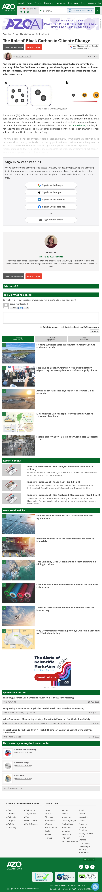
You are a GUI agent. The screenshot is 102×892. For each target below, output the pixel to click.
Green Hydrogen (69, 820)
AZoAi (26, 817)
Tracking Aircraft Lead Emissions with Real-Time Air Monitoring (65, 609)
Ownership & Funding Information (84, 849)
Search (82, 813)
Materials (66, 831)
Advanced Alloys (21, 762)
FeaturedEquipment (51, 339)
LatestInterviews (84, 339)
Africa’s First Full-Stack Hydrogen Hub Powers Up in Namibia (65, 392)
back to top (88, 859)
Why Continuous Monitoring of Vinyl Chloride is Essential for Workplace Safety (68, 632)
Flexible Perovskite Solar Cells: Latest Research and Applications (64, 517)
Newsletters (84, 817)
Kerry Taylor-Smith (51, 256)
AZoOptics (10, 820)
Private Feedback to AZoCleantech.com (81, 327)
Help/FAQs (66, 834)
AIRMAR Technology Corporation (21, 712)
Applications (67, 824)
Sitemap (82, 839)
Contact (82, 820)
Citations (9, 286)
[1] (18, 353)
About (81, 810)
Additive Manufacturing (25, 749)
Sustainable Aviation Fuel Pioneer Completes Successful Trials (67, 438)
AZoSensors (29, 810)
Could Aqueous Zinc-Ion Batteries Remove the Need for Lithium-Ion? (67, 586)
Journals (48, 838)
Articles (48, 813)
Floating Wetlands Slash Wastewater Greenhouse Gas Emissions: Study (65, 346)
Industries (66, 827)
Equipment (50, 820)
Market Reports (52, 827)
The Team (66, 838)
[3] (18, 399)
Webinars (49, 824)
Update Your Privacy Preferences (24, 888)
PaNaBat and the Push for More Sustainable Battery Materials (65, 540)
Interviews (66, 817)
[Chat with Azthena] (95, 887)
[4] (18, 422)
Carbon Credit (42, 34)
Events (65, 813)
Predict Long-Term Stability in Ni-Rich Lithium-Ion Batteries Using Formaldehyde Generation (48, 731)
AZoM (8, 810)
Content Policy (85, 843)
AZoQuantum (30, 813)
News (15, 34)
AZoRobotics (11, 817)
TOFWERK (12, 702)
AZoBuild (10, 824)
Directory (49, 817)
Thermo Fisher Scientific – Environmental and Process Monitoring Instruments (40, 723)
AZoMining (11, 827)
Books (47, 831)
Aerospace (19, 775)
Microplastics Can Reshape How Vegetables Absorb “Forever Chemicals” (64, 415)
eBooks (48, 834)
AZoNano (10, 813)
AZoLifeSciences (31, 824)
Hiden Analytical (14, 736)
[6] (18, 639)
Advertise (83, 824)
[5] (18, 445)
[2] (18, 376)
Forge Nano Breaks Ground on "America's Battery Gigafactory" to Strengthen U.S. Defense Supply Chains (66, 369)
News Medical (30, 820)
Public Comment (50, 327)
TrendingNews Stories (18, 339)
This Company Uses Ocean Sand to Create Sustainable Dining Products (66, 563)
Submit (94, 331)
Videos (65, 810)
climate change (78, 125)
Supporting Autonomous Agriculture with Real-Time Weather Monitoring (43, 708)
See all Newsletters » (12, 788)
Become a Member (70, 841)
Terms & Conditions (83, 828)
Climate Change (27, 34)
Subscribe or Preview (23, 752)
